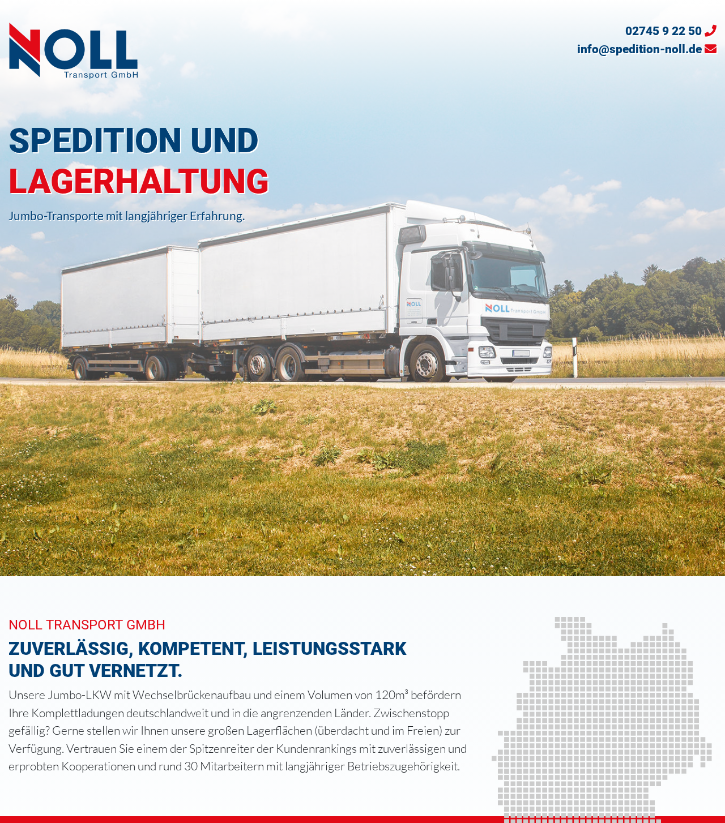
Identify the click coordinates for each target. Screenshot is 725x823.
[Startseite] (73, 49)
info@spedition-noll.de (639, 49)
